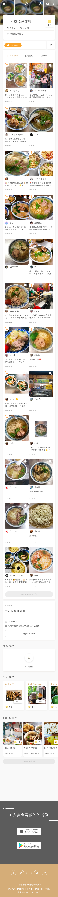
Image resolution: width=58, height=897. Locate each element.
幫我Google (29, 633)
